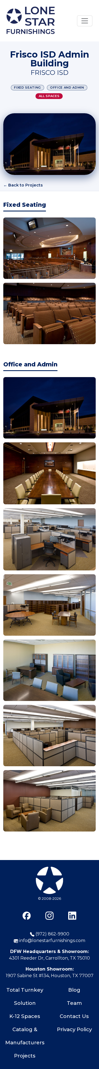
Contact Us (74, 1016)
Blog (74, 990)
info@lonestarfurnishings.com (51, 940)
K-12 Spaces (24, 1016)
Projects (24, 1056)
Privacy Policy (74, 1029)
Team (74, 1003)
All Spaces (49, 96)
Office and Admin (67, 87)
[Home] (31, 21)
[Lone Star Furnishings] (49, 894)
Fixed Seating (27, 87)
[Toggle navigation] (84, 20)
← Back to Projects (23, 185)
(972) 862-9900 (51, 934)
